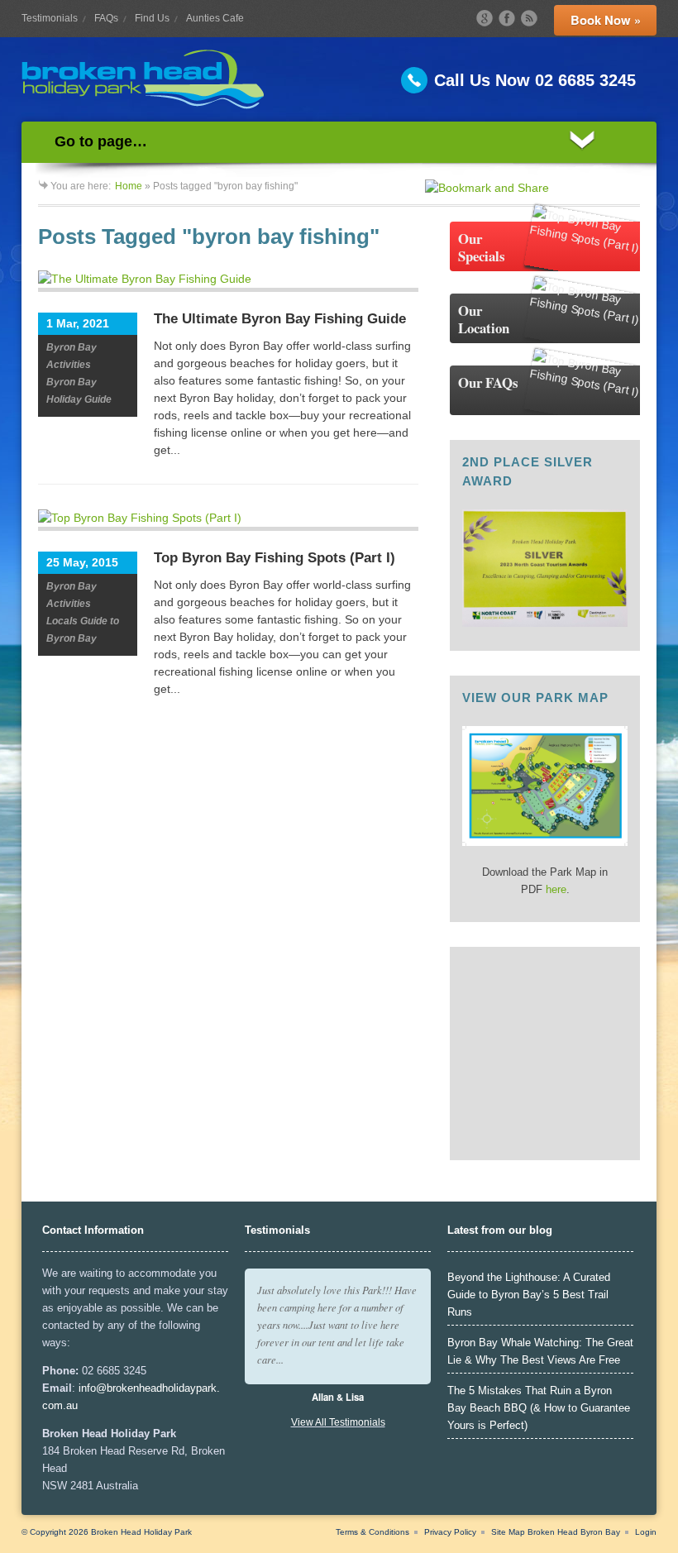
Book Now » (606, 20)
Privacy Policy (450, 1531)
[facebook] (507, 18)
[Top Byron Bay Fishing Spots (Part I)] (228, 520)
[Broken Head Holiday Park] (339, 79)
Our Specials (481, 247)
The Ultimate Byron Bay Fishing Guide (280, 319)
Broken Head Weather (551, 1139)
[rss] (529, 18)
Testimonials (49, 18)
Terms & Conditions (372, 1531)
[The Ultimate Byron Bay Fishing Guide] (228, 281)
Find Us (152, 18)
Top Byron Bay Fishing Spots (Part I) (274, 558)
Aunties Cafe (215, 18)
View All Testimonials (338, 1422)
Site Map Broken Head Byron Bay (555, 1531)
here (556, 889)
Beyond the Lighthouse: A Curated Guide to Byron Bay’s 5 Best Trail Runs (528, 1294)
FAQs (106, 18)
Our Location (483, 319)
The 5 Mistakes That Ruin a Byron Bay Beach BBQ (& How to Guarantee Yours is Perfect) (538, 1407)
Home (128, 186)
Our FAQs (488, 382)
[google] (484, 18)
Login (646, 1531)
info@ (93, 1388)
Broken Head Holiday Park (141, 1531)
